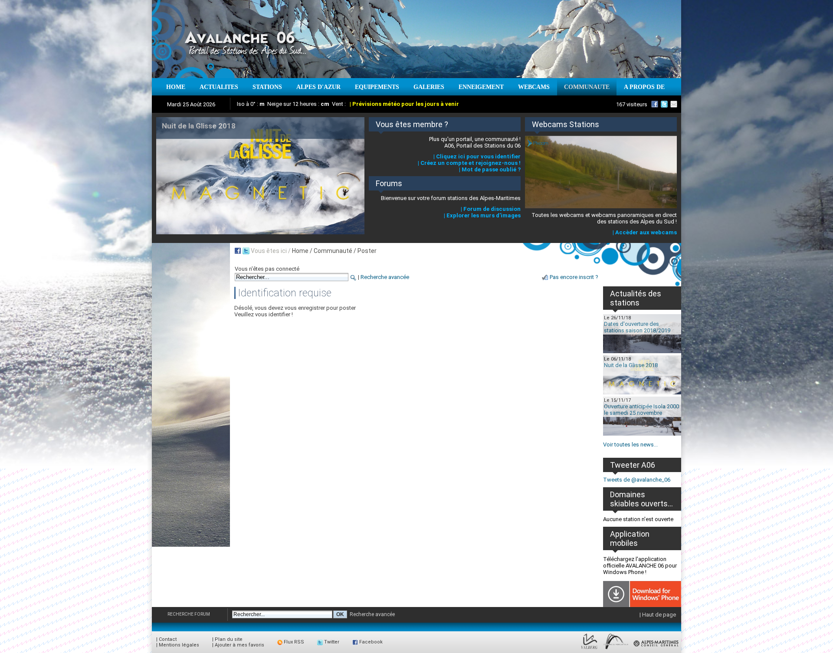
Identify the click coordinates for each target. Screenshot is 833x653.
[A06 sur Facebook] (654, 104)
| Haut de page (658, 614)
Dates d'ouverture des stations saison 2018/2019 (637, 327)
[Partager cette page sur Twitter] (246, 250)
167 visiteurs (631, 104)
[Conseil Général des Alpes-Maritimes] (656, 649)
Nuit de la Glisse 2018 (631, 365)
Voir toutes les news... (630, 444)
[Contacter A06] (675, 104)
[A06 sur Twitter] (664, 104)
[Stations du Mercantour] (615, 649)
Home (300, 250)
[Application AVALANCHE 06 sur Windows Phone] (642, 605)
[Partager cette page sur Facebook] (237, 250)
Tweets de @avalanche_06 (636, 479)
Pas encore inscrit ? (574, 277)
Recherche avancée (385, 277)
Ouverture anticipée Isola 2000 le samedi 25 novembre (641, 409)
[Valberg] (589, 649)
